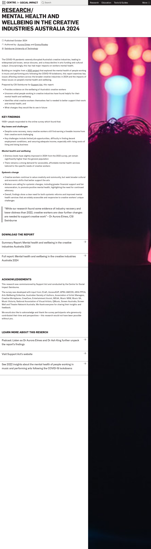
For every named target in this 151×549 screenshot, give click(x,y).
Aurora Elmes (24, 44)
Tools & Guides (121, 2)
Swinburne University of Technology (21, 48)
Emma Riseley (41, 44)
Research (94, 2)
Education (106, 2)
